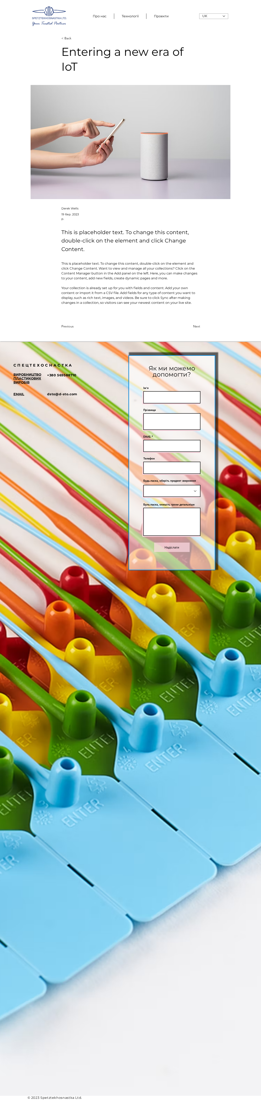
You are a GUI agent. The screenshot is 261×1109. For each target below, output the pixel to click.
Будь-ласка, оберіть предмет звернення (169, 480)
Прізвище (149, 410)
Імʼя (146, 388)
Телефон (149, 458)
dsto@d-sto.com (62, 394)
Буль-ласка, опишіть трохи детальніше (169, 504)
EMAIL (147, 436)
